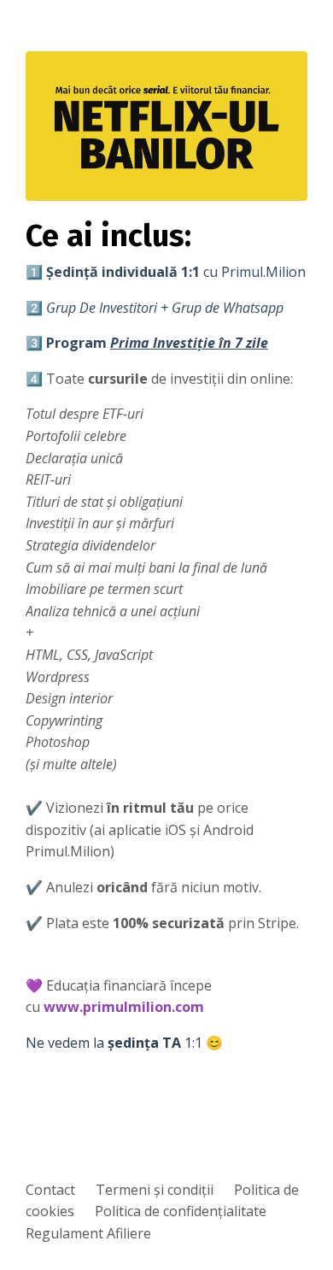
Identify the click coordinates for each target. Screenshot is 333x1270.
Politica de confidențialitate (180, 1211)
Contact (50, 1189)
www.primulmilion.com (124, 1006)
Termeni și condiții (154, 1189)
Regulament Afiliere (88, 1233)
